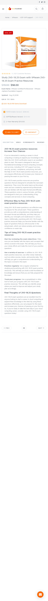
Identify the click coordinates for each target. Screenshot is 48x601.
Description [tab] (8, 142)
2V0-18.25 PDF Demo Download (14, 103)
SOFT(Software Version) (18, 117)
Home (7, 17)
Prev (7, 328)
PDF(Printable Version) (17, 112)
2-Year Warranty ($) (15, 121)
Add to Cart (13, 132)
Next (40, 328)
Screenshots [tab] (29, 142)
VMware (15, 17)
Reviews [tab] (40, 142)
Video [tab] (18, 142)
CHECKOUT (32, 132)
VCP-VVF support (26, 17)
